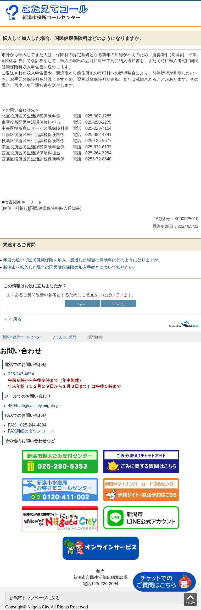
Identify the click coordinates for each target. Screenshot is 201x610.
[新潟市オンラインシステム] (100, 537)
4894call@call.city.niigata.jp (34, 405)
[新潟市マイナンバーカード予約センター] (141, 478)
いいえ (118, 303)
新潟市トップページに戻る (34, 598)
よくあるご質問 (64, 337)
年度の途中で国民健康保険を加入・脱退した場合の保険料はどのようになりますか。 (82, 260)
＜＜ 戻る (12, 319)
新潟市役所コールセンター (23, 337)
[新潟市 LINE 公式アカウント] (141, 506)
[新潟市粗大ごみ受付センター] (59, 450)
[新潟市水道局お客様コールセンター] (59, 478)
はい (82, 303)
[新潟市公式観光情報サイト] (59, 506)
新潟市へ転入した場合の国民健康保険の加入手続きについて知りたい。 (70, 267)
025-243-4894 (21, 374)
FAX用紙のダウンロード (31, 431)
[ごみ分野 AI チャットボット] (141, 450)
